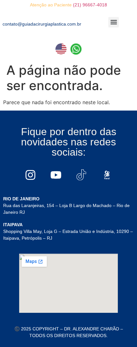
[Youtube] (56, 175)
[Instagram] (30, 175)
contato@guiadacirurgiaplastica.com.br (42, 24)
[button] (113, 22)
